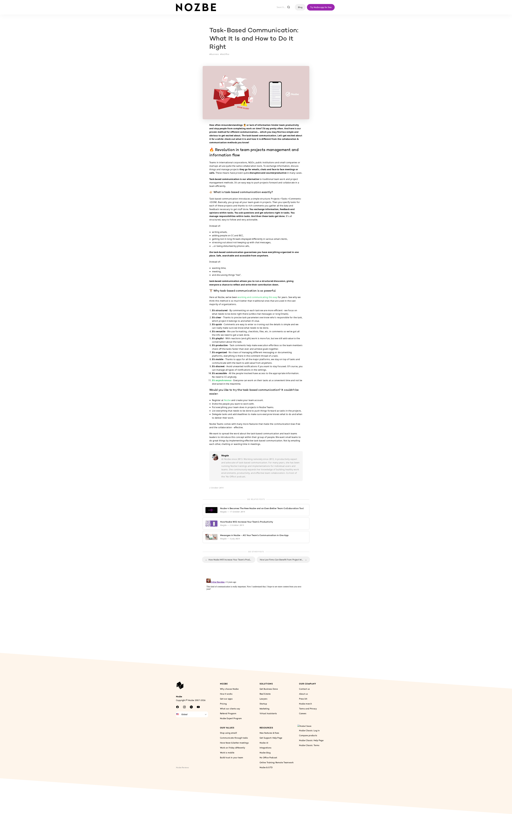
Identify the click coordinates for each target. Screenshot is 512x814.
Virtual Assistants (268, 713)
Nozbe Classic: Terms (309, 745)
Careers (302, 713)
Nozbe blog (265, 752)
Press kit (303, 698)
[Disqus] (256, 610)
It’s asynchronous (221, 380)
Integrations (265, 747)
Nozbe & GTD (266, 767)
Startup (263, 703)
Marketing (264, 708)
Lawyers (263, 698)
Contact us (304, 689)
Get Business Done (269, 689)
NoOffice (225, 54)
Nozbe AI (264, 743)
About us (303, 693)
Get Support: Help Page (271, 738)
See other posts (256, 552)
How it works (226, 693)
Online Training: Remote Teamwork (276, 762)
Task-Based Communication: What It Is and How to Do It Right (253, 39)
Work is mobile (227, 752)
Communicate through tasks (234, 738)
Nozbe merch (305, 703)
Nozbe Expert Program (231, 718)
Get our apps (226, 698)
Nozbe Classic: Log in (309, 730)
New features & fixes (269, 733)
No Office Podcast (268, 757)
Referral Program (228, 713)
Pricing (223, 703)
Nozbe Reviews (182, 767)
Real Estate (265, 693)
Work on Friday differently (232, 747)
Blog (300, 7)
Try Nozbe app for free (320, 7)
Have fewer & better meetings (234, 743)
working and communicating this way (257, 297)
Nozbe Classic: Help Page (311, 740)
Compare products (308, 735)
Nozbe (227, 400)
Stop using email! (228, 733)
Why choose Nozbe (229, 689)
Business (215, 54)
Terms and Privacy (308, 708)
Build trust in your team (231, 757)
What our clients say (230, 708)
